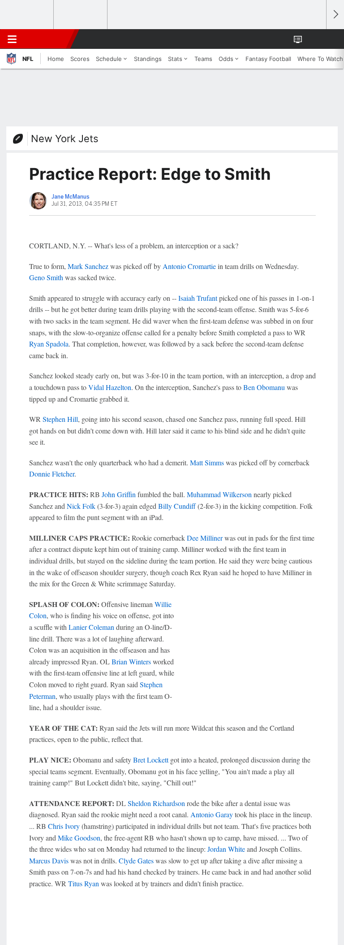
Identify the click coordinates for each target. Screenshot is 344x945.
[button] (314, 39)
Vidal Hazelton (109, 387)
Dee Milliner (205, 537)
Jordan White (226, 849)
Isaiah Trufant (197, 298)
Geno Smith (46, 277)
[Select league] (27, 15)
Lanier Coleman (91, 627)
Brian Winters (131, 661)
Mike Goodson (79, 837)
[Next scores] (335, 14)
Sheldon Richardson (156, 803)
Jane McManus (71, 197)
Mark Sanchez (88, 266)
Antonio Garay (211, 814)
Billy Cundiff (177, 506)
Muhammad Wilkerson (219, 494)
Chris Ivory (64, 826)
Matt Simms (207, 462)
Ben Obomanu (264, 387)
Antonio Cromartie (189, 266)
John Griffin (119, 494)
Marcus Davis (49, 860)
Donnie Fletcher (51, 473)
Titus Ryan (83, 883)
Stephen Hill (60, 419)
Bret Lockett (150, 759)
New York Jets (65, 138)
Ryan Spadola (49, 343)
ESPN (48, 39)
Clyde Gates (136, 860)
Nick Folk (81, 506)
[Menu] (12, 39)
